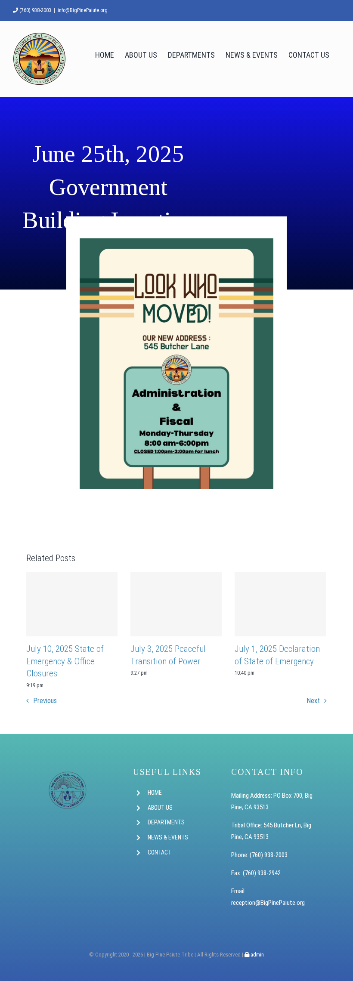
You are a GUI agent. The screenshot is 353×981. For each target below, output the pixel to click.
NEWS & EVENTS (168, 837)
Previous (45, 701)
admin (256, 954)
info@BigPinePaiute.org (83, 10)
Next (313, 701)
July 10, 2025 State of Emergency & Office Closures (65, 661)
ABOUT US (160, 807)
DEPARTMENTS (166, 822)
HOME (155, 792)
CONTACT (159, 852)
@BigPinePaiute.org (280, 903)
